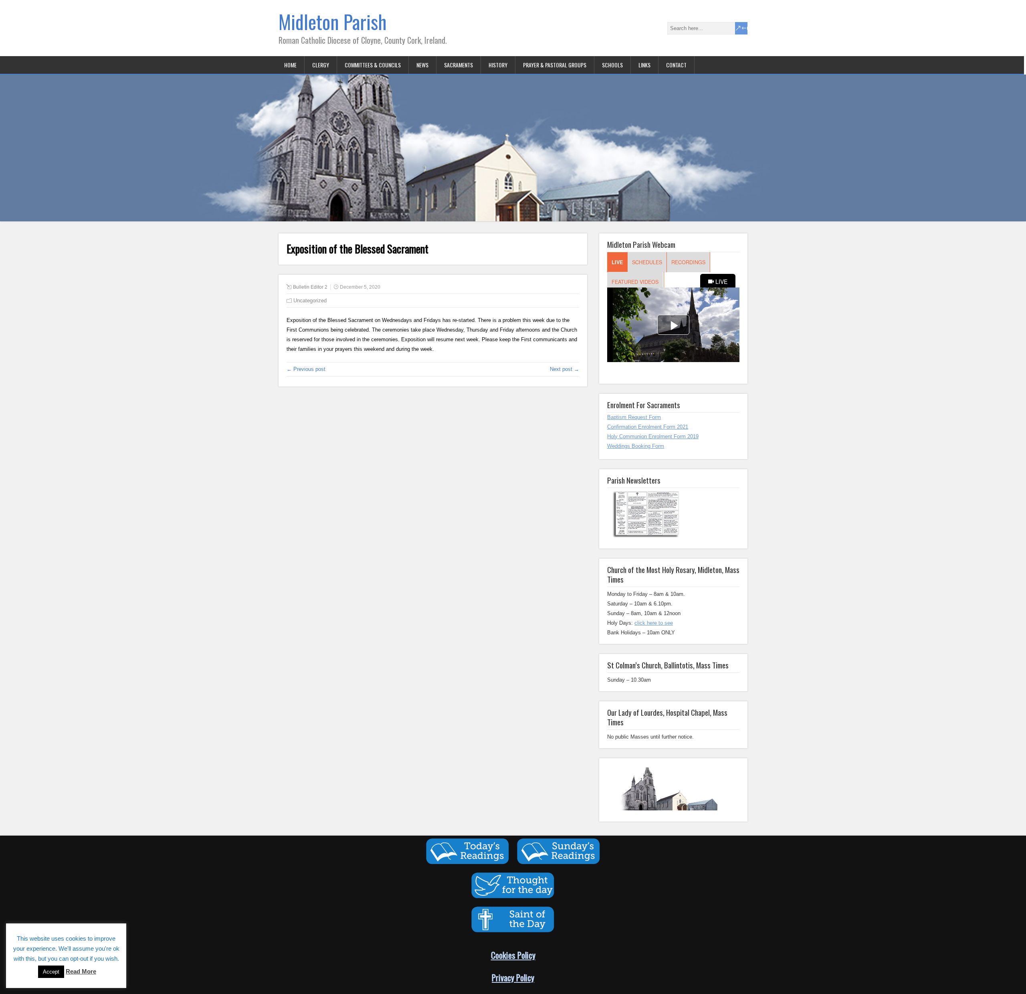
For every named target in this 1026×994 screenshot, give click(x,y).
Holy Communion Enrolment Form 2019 (653, 436)
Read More (81, 971)
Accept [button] (51, 972)
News (422, 65)
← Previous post (306, 369)
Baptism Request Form (634, 417)
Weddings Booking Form (635, 446)
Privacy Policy (513, 977)
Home (290, 65)
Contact (676, 65)
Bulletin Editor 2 (310, 287)
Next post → (564, 369)
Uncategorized (310, 301)
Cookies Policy (513, 955)
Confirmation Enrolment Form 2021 (647, 427)
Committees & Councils (373, 65)
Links (644, 65)
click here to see (653, 623)
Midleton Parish (333, 21)
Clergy (320, 65)
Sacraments (458, 65)
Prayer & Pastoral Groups (554, 65)
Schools (612, 65)
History (498, 65)
